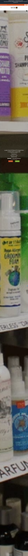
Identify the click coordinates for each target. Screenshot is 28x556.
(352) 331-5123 (14, 156)
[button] (0, 286)
